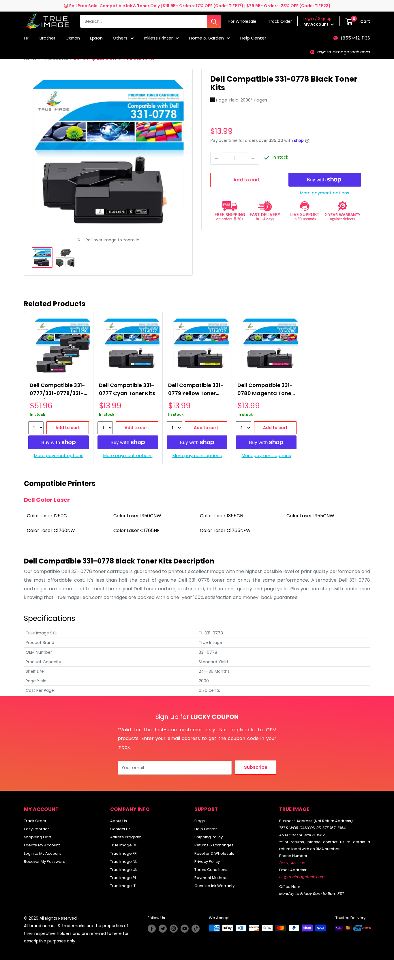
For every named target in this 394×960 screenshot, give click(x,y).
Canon (72, 38)
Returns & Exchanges (214, 845)
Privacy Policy (207, 861)
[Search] (214, 21)
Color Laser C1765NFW (225, 530)
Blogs (199, 821)
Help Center (253, 38)
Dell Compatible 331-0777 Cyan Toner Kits (127, 389)
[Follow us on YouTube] (185, 929)
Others (120, 38)
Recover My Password (44, 861)
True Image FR (123, 853)
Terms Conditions (210, 869)
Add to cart (246, 180)
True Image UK (124, 869)
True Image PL (123, 877)
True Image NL (123, 861)
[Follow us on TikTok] (196, 929)
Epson (96, 38)
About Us (118, 821)
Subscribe (255, 767)
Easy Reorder (36, 829)
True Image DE (123, 845)
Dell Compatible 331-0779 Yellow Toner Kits (196, 390)
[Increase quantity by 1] (253, 158)
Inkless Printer (158, 38)
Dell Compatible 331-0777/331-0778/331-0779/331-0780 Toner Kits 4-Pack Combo (58, 390)
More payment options (324, 193)
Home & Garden (206, 38)
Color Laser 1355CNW (310, 515)
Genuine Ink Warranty (214, 885)
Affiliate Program (126, 837)
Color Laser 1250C (47, 515)
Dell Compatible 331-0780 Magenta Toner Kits (265, 390)
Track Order (35, 821)
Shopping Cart (37, 837)
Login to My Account (42, 853)
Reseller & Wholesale (214, 853)
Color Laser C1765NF (136, 530)
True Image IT (123, 885)
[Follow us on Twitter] (163, 929)
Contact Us (120, 829)
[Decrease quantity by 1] (217, 158)
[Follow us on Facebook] (152, 929)
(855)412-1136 (355, 38)
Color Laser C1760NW (51, 530)
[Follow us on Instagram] (174, 929)
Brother (47, 38)
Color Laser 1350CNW (137, 515)
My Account (316, 24)
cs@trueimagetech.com (343, 52)
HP (26, 38)
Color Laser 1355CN (221, 515)
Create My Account (42, 845)
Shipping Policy (208, 837)
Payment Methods (211, 877)
